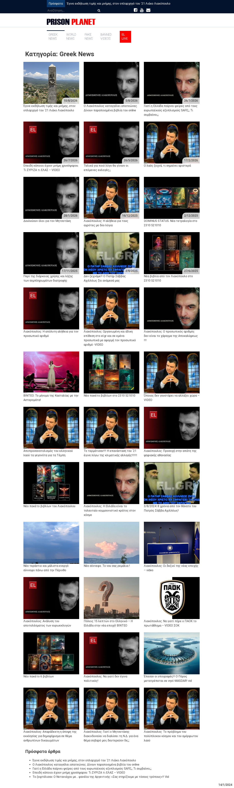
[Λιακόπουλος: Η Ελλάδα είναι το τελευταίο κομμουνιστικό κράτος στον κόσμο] (111, 483)
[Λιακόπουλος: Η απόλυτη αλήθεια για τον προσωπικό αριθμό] (51, 308)
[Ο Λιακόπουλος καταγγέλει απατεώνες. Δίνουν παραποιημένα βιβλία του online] (111, 83)
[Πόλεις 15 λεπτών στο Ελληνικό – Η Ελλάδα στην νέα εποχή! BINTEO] (111, 598)
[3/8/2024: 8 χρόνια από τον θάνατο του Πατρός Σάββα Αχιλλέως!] (172, 483)
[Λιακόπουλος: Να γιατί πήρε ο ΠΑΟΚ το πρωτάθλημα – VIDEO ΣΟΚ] (172, 598)
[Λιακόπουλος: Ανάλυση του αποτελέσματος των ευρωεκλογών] (51, 598)
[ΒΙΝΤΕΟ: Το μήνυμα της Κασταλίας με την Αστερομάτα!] (51, 372)
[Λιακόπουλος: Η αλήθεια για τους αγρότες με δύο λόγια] (111, 198)
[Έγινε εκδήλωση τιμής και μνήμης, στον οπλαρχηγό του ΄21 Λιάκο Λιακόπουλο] (51, 83)
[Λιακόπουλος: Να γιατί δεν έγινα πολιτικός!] (111, 653)
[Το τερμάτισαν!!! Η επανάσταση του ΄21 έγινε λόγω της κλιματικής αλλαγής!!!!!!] (111, 428)
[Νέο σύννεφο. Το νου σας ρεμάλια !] (111, 543)
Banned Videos (106, 36)
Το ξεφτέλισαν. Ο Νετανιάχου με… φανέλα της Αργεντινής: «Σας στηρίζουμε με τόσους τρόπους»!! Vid (101, 777)
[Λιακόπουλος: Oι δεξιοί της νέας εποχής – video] (172, 543)
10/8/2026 (70, 100)
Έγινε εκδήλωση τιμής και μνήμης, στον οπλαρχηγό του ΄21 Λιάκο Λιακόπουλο (118, 3)
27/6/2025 (191, 271)
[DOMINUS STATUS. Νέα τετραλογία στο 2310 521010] (172, 198)
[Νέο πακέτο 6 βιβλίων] (51, 653)
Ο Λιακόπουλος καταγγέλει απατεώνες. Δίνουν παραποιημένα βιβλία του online (86, 764)
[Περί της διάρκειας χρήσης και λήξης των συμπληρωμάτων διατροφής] (51, 253)
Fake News (89, 36)
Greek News (53, 36)
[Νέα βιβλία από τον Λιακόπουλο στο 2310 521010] (172, 253)
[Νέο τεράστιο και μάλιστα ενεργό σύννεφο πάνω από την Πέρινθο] (51, 543)
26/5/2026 (130, 160)
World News (71, 36)
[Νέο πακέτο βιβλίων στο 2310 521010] (111, 372)
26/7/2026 (191, 100)
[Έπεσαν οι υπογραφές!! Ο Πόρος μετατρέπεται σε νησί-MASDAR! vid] (172, 653)
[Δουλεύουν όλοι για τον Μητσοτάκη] (51, 198)
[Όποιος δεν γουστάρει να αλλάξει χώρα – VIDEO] (172, 372)
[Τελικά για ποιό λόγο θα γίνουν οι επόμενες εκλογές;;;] (111, 143)
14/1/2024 (225, 785)
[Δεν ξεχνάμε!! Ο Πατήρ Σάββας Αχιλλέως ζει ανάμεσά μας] (111, 253)
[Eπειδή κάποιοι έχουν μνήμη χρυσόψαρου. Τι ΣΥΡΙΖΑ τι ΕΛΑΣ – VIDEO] (51, 143)
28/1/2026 (70, 215)
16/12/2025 (129, 215)
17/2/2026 (191, 160)
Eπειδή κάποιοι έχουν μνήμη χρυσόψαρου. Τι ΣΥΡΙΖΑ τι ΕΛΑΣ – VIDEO (79, 772)
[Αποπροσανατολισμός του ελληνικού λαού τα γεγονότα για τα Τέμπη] (51, 428)
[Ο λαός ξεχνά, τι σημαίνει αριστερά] (172, 143)
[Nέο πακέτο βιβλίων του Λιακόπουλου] (51, 483)
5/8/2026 (131, 100)
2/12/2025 (191, 215)
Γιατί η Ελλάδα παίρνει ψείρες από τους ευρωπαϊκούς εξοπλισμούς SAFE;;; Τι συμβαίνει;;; (92, 768)
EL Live (125, 36)
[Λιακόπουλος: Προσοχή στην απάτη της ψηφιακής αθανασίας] (172, 428)
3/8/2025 (131, 271)
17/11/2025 (69, 271)
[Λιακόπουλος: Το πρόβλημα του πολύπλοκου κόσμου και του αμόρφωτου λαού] (172, 709)
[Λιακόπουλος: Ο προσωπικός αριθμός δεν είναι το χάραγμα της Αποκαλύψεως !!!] (172, 308)
